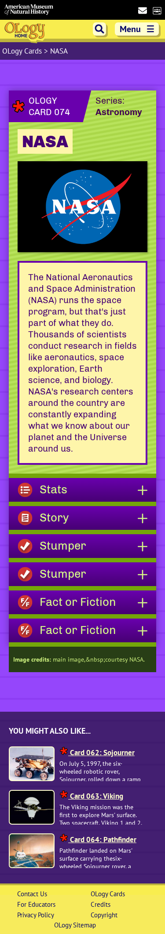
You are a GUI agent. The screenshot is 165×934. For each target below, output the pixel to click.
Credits (100, 904)
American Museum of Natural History (28, 9)
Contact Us (32, 894)
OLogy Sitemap (75, 925)
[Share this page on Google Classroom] (157, 10)
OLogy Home (25, 32)
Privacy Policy (35, 915)
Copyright (104, 915)
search (99, 29)
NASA (59, 51)
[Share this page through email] (142, 10)
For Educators (36, 904)
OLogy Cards (23, 51)
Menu (137, 29)
